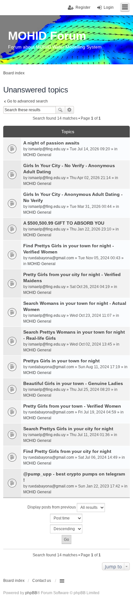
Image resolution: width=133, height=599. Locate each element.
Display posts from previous (52, 507)
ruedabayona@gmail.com (51, 258)
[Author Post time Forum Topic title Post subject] (66, 518)
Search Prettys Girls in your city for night (68, 428)
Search (60, 110)
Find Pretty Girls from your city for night (67, 451)
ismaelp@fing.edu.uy (47, 149)
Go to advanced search (27, 101)
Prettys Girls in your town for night (61, 360)
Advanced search (69, 110)
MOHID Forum (47, 35)
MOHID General (37, 155)
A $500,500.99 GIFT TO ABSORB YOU (63, 223)
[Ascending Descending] (66, 528)
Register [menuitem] (83, 7)
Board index (14, 580)
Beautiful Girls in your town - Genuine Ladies (73, 383)
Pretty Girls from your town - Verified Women (72, 406)
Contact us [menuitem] (41, 580)
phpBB (31, 593)
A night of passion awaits (51, 142)
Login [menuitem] (109, 7)
